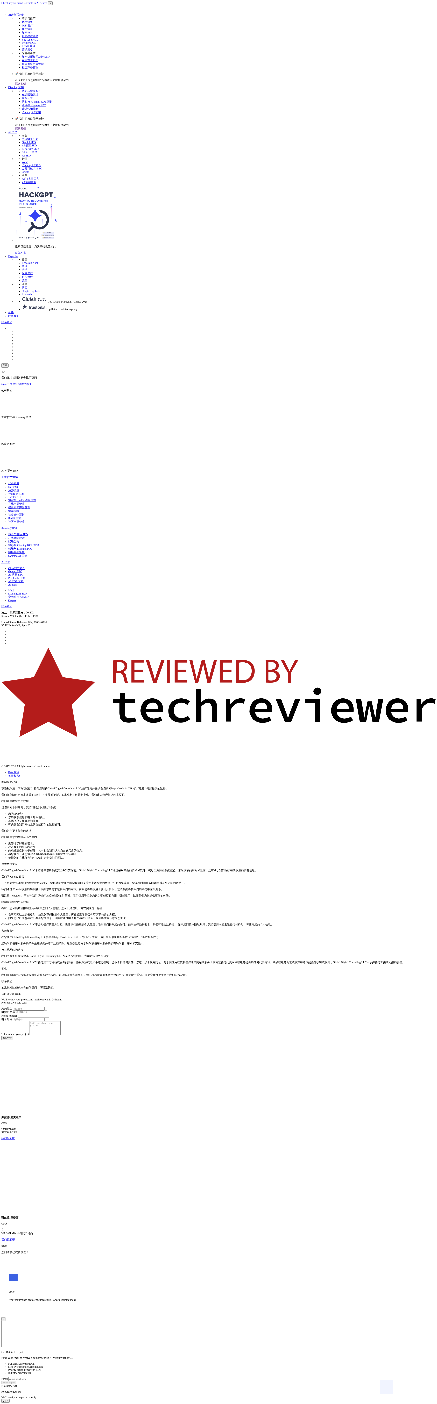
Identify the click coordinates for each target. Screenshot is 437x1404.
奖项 (24, 280)
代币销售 (27, 21)
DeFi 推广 (27, 25)
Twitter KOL (29, 42)
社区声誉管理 (30, 67)
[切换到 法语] (23, 346)
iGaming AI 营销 (31, 112)
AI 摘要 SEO (29, 145)
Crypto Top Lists (31, 291)
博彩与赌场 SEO (31, 90)
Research (27, 294)
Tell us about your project (15, 1034)
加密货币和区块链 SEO (36, 56)
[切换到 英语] (23, 331)
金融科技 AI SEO (32, 168)
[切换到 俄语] (23, 340)
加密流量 (27, 29)
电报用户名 (8, 1012)
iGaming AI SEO (31, 165)
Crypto (25, 171)
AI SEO (26, 155)
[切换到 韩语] (23, 349)
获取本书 (20, 252)
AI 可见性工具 (30, 178)
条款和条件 (15, 775)
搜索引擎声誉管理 (33, 63)
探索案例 (20, 83)
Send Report (9, 1382)
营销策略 (27, 49)
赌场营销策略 (30, 108)
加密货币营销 (16, 14)
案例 (24, 266)
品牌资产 (27, 273)
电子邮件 (6, 1019)
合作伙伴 (27, 276)
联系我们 (13, 315)
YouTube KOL (30, 39)
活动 (24, 269)
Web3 (25, 162)
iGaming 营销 (16, 87)
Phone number (9, 1015)
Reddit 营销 (28, 46)
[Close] (71, 1358)
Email (4, 1378)
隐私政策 (13, 772)
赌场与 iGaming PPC (34, 105)
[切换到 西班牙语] (23, 334)
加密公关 (27, 32)
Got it (5, 1401)
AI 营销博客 (29, 182)
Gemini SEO (29, 142)
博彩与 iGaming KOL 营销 (37, 101)
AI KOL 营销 (29, 152)
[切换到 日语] (23, 359)
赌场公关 (27, 98)
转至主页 (6, 384)
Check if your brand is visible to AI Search (24, 3)
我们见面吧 (8, 1138)
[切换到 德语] (23, 337)
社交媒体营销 (30, 36)
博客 (24, 287)
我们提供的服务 (22, 384)
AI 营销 (12, 132)
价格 (11, 312)
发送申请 (7, 1037)
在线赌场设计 (30, 94)
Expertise (13, 256)
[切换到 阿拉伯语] (23, 356)
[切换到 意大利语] (23, 343)
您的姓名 (6, 1008)
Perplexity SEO (30, 148)
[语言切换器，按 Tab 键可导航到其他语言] (16, 328)
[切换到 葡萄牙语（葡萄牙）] (23, 353)
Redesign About (30, 262)
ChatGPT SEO (30, 139)
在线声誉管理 (30, 60)
